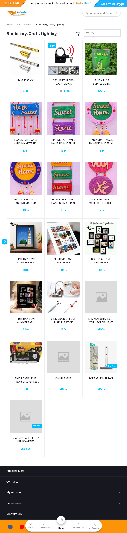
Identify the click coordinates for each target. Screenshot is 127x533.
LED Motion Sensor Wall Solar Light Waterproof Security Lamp (101, 320)
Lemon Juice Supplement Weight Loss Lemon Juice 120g (101, 82)
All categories (24, 24)
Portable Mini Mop (101, 378)
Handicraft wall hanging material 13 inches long (63, 142)
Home (10, 24)
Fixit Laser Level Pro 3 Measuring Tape (25, 380)
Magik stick (26, 80)
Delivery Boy (14, 513)
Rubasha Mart (15, 470)
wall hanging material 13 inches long (101, 201)
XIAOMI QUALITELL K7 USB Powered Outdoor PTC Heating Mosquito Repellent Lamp (26, 440)
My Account (14, 492)
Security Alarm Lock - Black (63, 82)
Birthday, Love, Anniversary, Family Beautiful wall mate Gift (26, 261)
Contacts (12, 481)
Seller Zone (13, 503)
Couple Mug (63, 378)
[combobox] (102, 33)
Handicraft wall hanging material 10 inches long (26, 142)
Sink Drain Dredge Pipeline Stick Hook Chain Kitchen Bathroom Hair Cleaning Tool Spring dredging (63, 320)
